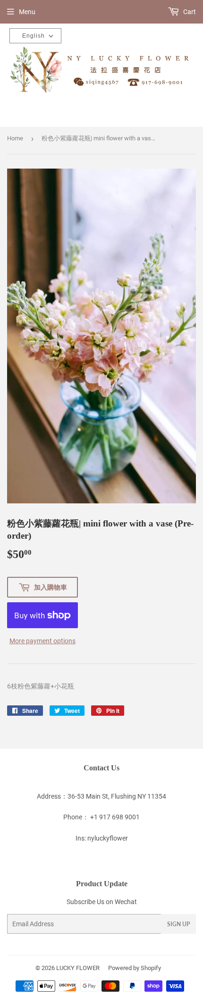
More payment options (42, 641)
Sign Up (178, 924)
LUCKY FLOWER (78, 967)
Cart (189, 12)
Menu (27, 12)
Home (15, 138)
